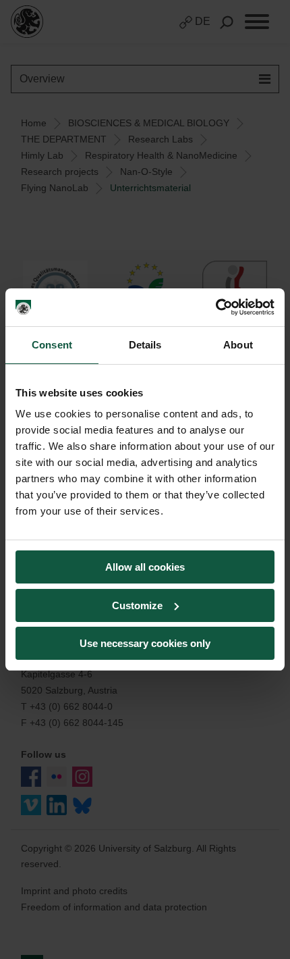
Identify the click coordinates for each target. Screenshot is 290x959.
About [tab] (238, 345)
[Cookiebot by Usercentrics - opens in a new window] (215, 307)
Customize (137, 605)
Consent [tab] (52, 345)
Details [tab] (145, 345)
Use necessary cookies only (145, 643)
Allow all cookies (145, 567)
